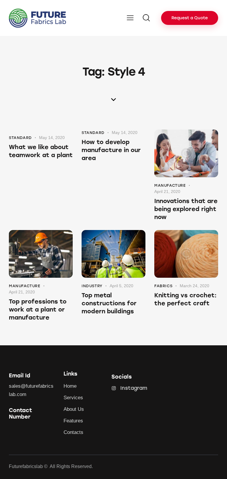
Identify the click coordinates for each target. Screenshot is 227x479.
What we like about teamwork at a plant (41, 151)
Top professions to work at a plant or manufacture (38, 309)
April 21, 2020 (167, 191)
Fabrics (163, 286)
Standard (20, 137)
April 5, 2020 (121, 285)
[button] (130, 18)
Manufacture (170, 185)
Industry (92, 286)
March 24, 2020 (194, 285)
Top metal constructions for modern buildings (109, 303)
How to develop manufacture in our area (111, 150)
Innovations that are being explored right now (186, 209)
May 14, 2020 (52, 137)
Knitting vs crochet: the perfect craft (185, 299)
